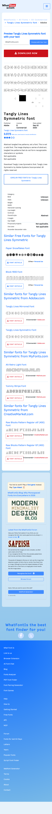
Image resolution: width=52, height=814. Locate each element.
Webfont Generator (26, 592)
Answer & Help (12, 537)
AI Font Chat (9, 664)
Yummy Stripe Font (16, 386)
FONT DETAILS (15, 262)
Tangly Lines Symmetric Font (21, 330)
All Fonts (23, 20)
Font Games (9, 691)
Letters (7, 744)
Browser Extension (11, 659)
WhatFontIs (10, 20)
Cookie (7, 779)
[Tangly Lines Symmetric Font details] (25, 336)
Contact (7, 790)
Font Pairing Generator (13, 685)
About (6, 785)
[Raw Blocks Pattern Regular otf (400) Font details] (25, 430)
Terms (6, 774)
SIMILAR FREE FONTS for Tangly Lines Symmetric (26, 179)
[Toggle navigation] (46, 6)
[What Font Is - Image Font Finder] (9, 6)
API (5, 720)
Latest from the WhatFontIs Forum (22, 530)
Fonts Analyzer (10, 675)
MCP (5, 726)
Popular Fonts (9, 755)
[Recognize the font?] (26, 543)
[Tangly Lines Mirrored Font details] (25, 313)
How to (7, 704)
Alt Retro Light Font (16, 365)
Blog (5, 669)
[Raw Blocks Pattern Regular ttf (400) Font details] (25, 453)
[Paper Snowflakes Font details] (25, 255)
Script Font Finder (11, 760)
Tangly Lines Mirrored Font (20, 306)
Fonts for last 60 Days (13, 739)
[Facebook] (21, 635)
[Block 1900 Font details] (25, 278)
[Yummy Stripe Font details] (25, 391)
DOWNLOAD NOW (27, 53)
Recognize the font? (24, 573)
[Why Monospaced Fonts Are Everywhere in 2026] (26, 510)
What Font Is (9, 648)
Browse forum (26, 579)
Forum (6, 734)
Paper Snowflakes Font (18, 248)
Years (6, 750)
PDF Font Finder (10, 680)
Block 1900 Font (14, 272)
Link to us (8, 653)
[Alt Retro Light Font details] (25, 370)
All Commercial (39, 20)
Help (5, 699)
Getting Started (10, 710)
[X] (31, 635)
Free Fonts (8, 715)
